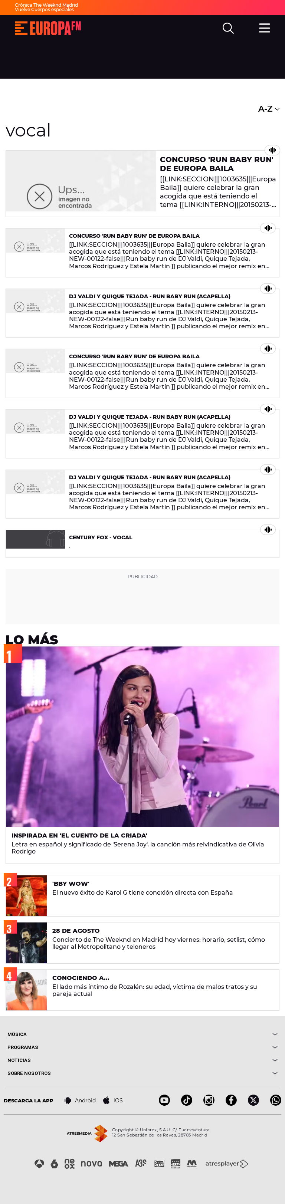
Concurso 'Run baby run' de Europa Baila (216, 164)
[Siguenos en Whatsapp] (275, 1103)
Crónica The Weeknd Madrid (46, 5)
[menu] (264, 27)
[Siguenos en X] (253, 1103)
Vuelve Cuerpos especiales (44, 9)
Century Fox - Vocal (100, 537)
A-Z (266, 109)
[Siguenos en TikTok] (186, 1103)
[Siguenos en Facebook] (231, 1103)
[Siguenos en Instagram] (208, 1103)
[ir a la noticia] (81, 184)
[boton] (210, 1034)
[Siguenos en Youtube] (164, 1103)
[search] (228, 28)
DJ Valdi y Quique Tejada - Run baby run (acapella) (149, 296)
